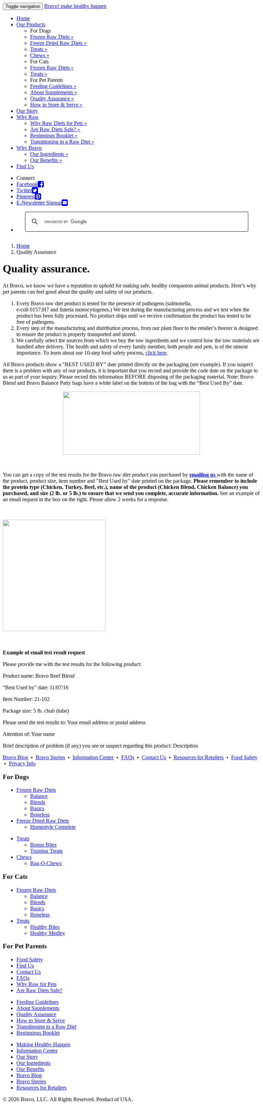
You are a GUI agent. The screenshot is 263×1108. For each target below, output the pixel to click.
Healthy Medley (47, 933)
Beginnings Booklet (38, 1033)
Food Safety (244, 757)
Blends (37, 802)
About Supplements (37, 1008)
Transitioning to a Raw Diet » (62, 142)
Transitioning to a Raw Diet (46, 1027)
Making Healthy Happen (43, 1044)
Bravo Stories (50, 757)
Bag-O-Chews (46, 863)
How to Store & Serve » (56, 105)
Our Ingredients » (49, 154)
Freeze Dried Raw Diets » (58, 43)
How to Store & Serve (40, 1020)
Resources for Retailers (199, 757)
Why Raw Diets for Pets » (58, 123)
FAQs (127, 757)
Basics (37, 808)
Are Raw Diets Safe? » (55, 129)
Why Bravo (29, 148)
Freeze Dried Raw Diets (42, 821)
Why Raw (27, 117)
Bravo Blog (15, 757)
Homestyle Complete (53, 827)
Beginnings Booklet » (53, 135)
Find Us (25, 166)
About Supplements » (53, 92)
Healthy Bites (45, 927)
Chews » (39, 55)
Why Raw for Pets (36, 984)
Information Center (93, 757)
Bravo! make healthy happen (75, 6)
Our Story (27, 111)
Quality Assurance (36, 1014)
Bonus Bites (43, 845)
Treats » (38, 49)
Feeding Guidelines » (53, 86)
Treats (22, 838)
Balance (39, 796)
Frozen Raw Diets (36, 790)
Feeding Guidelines (37, 1002)
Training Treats (46, 851)
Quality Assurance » (52, 98)
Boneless (40, 814)
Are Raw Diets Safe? (39, 990)
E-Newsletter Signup (39, 203)
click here (156, 353)
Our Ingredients (33, 1063)
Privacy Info (22, 763)
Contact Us (154, 757)
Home (23, 18)
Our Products (30, 24)
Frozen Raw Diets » (52, 37)
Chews (24, 857)
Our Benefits (30, 1069)
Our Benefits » (46, 160)
